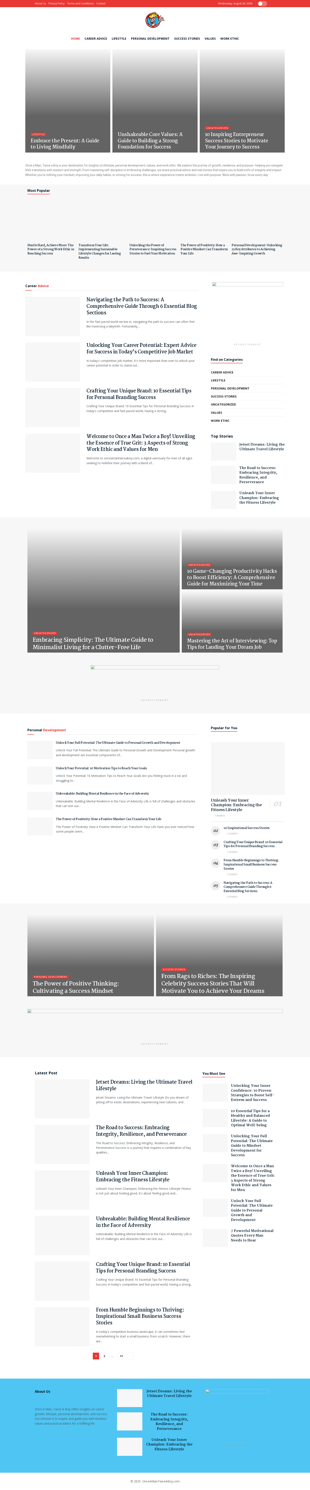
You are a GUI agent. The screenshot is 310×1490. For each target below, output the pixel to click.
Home (75, 39)
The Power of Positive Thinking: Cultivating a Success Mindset (76, 987)
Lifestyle (119, 39)
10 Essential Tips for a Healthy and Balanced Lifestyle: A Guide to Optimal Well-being (250, 1118)
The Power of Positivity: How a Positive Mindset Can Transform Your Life (204, 249)
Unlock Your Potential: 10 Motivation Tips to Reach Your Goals (101, 768)
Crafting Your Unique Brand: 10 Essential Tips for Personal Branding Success (138, 394)
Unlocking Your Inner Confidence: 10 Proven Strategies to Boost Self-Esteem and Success (252, 1093)
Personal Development (150, 39)
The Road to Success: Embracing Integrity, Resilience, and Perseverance (258, 475)
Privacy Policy (57, 3)
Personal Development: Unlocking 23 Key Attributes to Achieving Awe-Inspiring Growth (257, 249)
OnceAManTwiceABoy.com (161, 1481)
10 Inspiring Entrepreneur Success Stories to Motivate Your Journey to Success (236, 141)
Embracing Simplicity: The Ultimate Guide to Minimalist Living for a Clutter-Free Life (93, 644)
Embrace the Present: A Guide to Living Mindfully (65, 144)
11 (121, 1356)
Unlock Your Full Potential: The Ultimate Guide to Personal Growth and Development (118, 742)
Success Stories (187, 39)
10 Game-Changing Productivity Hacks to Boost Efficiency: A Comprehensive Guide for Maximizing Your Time (232, 578)
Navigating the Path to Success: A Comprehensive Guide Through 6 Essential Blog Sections (141, 306)
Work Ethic (229, 39)
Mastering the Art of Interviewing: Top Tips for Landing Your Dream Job (232, 644)
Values (210, 39)
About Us (40, 3)
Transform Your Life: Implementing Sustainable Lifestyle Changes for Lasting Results (99, 251)
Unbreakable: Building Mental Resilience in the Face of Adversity (102, 793)
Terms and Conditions (80, 3)
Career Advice (96, 39)
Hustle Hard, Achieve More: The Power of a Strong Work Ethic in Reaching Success (50, 249)
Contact (100, 3)
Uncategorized (217, 128)
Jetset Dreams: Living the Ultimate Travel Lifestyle (262, 447)
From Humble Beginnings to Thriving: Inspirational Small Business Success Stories (251, 864)
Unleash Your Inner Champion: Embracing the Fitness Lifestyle (259, 498)
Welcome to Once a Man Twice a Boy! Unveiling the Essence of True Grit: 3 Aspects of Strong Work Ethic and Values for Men (140, 443)
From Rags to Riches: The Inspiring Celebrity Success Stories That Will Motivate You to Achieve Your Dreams (212, 984)
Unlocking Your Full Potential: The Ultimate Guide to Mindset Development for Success (252, 1145)
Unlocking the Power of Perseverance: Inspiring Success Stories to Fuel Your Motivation (152, 249)
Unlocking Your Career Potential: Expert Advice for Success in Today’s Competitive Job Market (141, 349)
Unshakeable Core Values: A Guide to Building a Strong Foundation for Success (150, 141)
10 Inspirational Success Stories (247, 828)
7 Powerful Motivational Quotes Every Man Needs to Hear (252, 1235)
